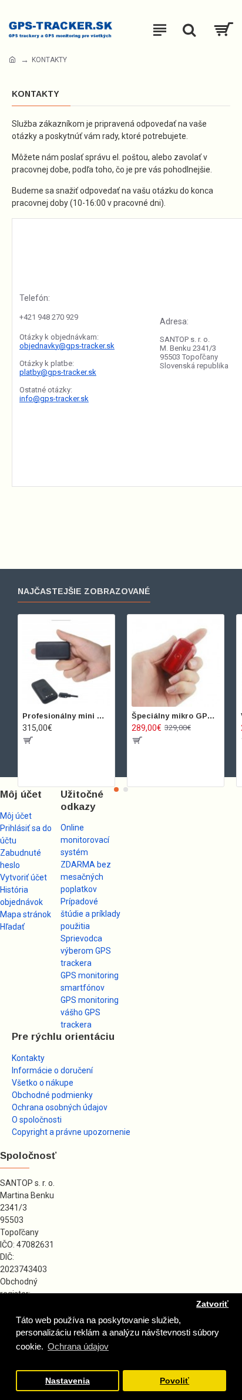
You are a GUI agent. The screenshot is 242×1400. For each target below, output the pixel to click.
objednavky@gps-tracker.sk (67, 345)
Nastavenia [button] (67, 1381)
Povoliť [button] (174, 1381)
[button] (116, 789)
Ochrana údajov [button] (78, 1346)
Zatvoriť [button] (212, 1304)
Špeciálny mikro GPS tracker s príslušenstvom (176, 715)
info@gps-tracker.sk (54, 398)
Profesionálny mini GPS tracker (66, 715)
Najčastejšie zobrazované (84, 591)
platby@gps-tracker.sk (57, 372)
